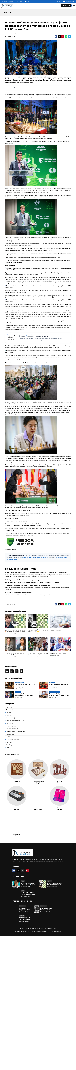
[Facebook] (57, 1)
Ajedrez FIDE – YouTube (26, 433)
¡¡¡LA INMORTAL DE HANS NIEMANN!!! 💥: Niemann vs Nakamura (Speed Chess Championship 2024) (15, 529)
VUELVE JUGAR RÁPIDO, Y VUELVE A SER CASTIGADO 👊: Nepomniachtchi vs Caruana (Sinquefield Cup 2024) (38, 530)
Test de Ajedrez (19, 580)
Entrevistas (22, 803)
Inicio (3, 12)
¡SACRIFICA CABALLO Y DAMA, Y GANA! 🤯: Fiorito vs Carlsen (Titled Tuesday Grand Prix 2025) (29, 781)
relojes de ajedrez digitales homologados (35, 455)
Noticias (8, 12)
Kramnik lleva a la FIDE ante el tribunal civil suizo (25, 816)
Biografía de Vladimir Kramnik (59, 551)
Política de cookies (41, 829)
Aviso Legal (31, 829)
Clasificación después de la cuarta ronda (17, 408)
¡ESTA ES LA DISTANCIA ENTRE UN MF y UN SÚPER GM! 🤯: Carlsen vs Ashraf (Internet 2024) (28, 791)
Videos (23, 778)
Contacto (24, 829)
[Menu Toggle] (74, 5)
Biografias (43, 803)
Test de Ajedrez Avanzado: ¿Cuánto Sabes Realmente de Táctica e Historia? (26, 582)
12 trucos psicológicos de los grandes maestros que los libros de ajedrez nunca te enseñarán (60, 592)
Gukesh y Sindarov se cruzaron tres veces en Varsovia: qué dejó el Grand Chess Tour (25, 592)
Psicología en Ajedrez (55, 589)
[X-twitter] (59, 1)
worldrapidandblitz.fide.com (32, 423)
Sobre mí (17, 829)
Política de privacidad (55, 829)
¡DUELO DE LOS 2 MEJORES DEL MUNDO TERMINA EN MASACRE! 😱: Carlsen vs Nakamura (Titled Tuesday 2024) (55, 781)
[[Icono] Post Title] (9, 582)
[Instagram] (61, 1)
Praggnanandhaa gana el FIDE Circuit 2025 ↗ (33, 234)
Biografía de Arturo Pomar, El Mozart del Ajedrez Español (46, 806)
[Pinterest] (64, 1)
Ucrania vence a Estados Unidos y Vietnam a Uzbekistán (38, 551)
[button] (56, 36)
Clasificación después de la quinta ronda (17, 257)
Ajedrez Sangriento (55, 528)
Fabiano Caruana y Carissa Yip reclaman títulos (14, 551)
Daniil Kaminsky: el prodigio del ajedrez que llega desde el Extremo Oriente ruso (59, 582)
